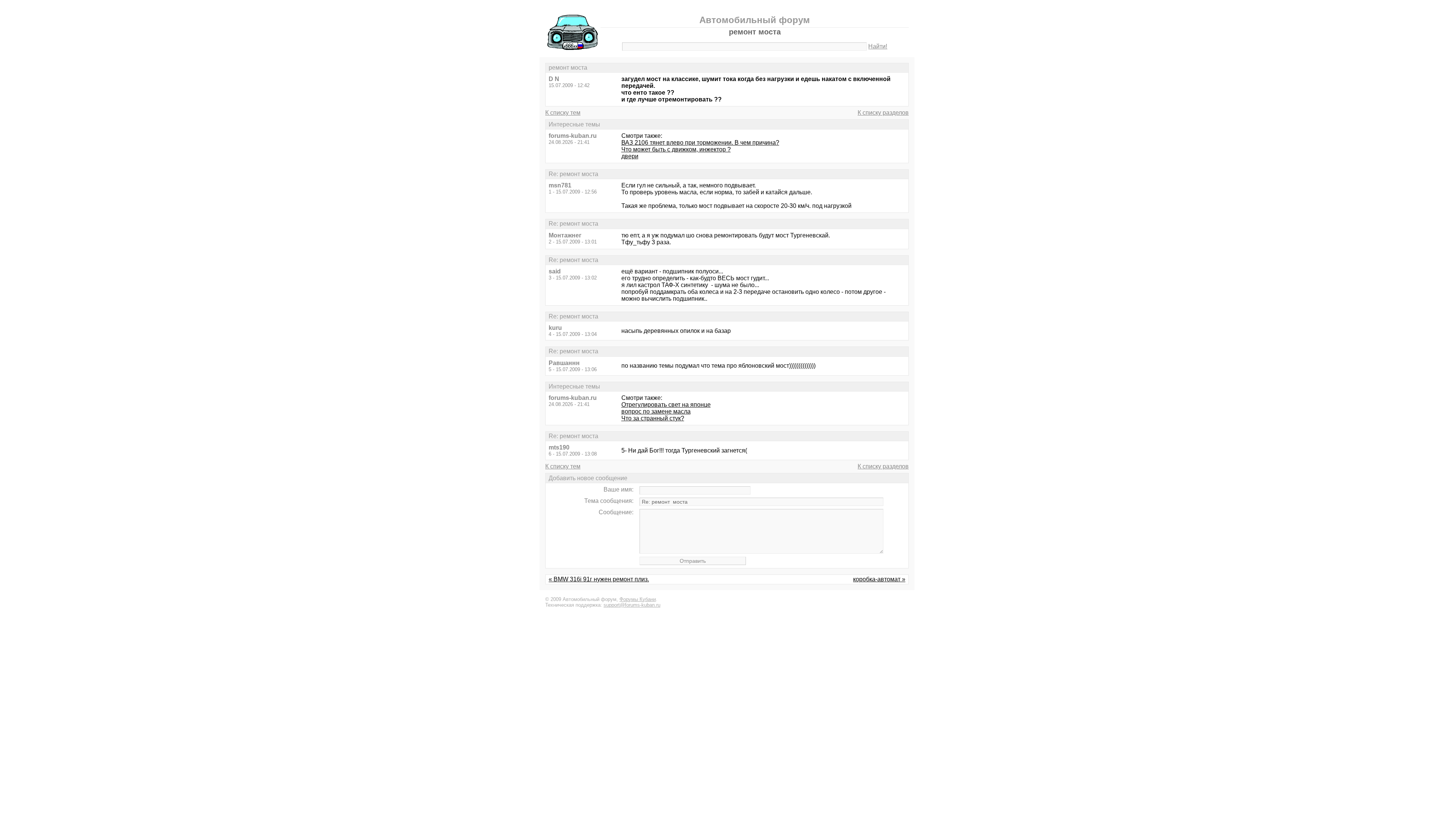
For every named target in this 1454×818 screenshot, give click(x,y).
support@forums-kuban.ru (632, 605)
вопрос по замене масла (656, 411)
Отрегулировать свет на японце (666, 404)
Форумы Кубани (637, 599)
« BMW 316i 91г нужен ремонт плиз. (599, 579)
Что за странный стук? (652, 418)
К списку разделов (883, 112)
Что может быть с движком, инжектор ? (676, 149)
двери (629, 156)
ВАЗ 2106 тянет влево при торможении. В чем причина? (700, 142)
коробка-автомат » (879, 579)
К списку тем (562, 112)
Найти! (877, 46)
